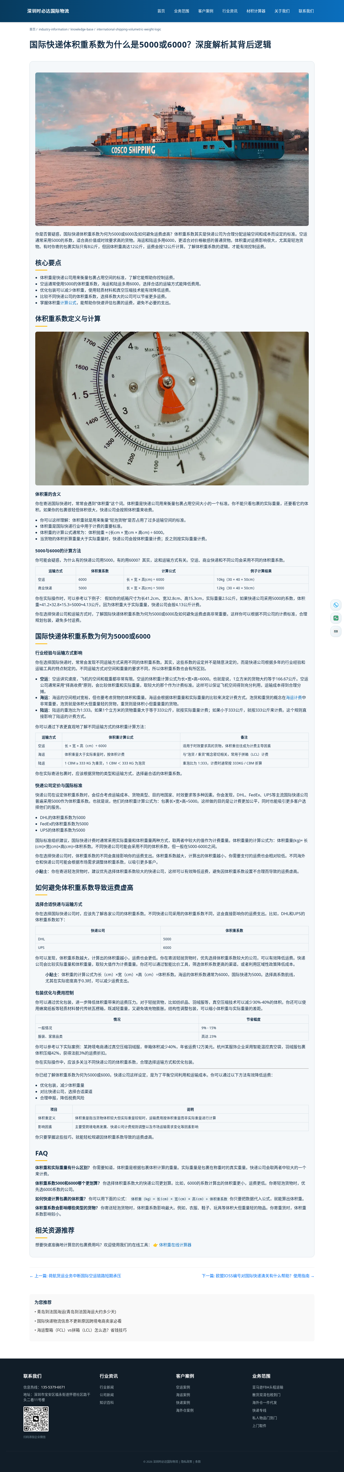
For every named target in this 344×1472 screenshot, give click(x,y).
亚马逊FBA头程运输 (267, 1387)
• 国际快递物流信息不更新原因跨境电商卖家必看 (78, 1321)
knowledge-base (82, 29)
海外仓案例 (185, 1410)
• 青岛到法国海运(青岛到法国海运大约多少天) (75, 1311)
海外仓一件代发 (264, 1402)
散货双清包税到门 (266, 1394)
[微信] (335, 618)
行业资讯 (229, 10)
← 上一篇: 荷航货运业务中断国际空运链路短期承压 (75, 1276)
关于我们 (282, 10)
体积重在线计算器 (175, 1245)
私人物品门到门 (264, 1417)
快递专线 (259, 1410)
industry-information (53, 29)
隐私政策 (186, 1461)
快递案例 (183, 1402)
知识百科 (107, 1402)
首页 (161, 10)
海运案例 (183, 1394)
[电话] (335, 604)
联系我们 (306, 10)
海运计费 (294, 697)
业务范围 (181, 10)
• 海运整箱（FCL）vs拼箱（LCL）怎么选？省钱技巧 (81, 1330)
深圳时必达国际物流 (48, 11)
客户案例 (205, 10)
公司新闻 (107, 1394)
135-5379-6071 (53, 1387)
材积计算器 (256, 10)
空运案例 (183, 1387)
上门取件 (259, 1425)
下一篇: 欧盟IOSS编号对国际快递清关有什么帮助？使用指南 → (258, 1276)
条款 (198, 1461)
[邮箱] (335, 631)
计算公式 (68, 302)
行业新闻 (107, 1387)
